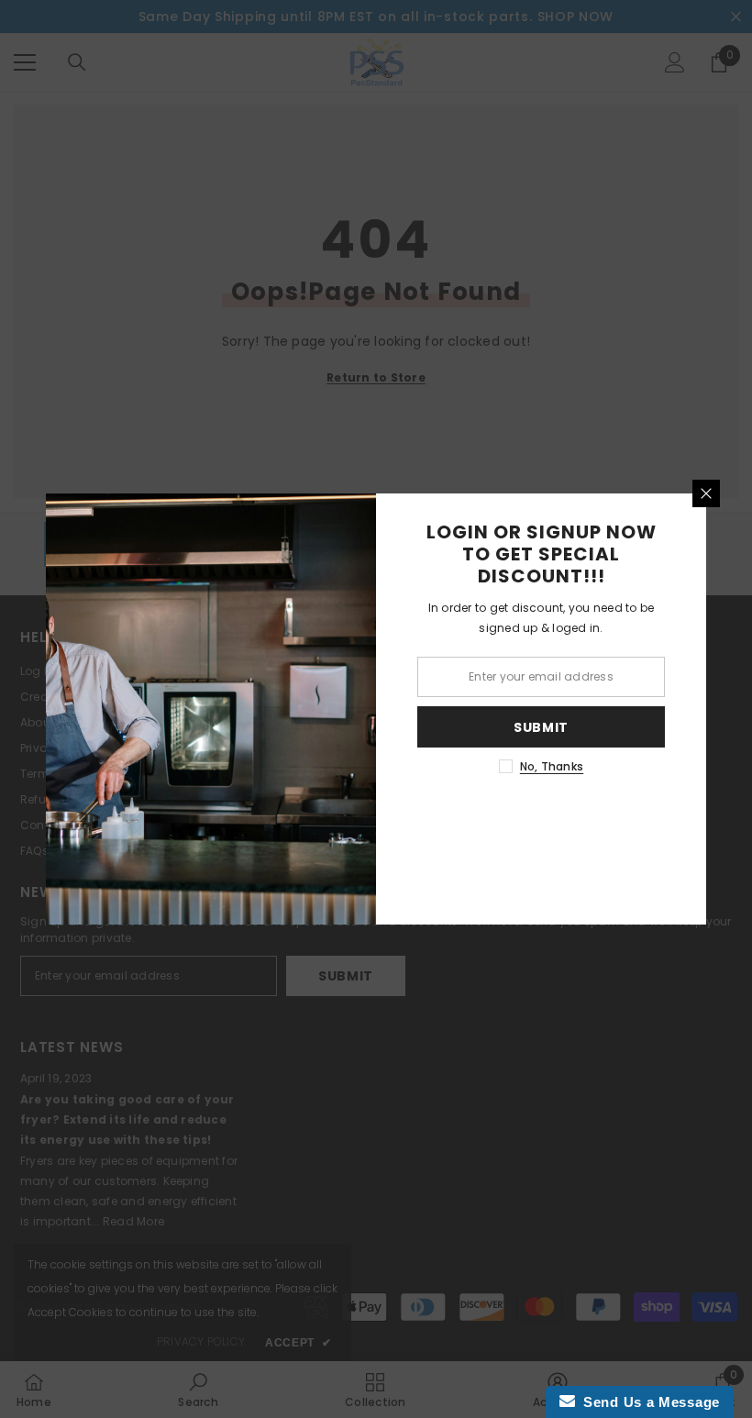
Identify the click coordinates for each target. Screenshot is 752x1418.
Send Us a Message (647, 1402)
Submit (541, 727)
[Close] (706, 493)
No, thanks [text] (551, 766)
